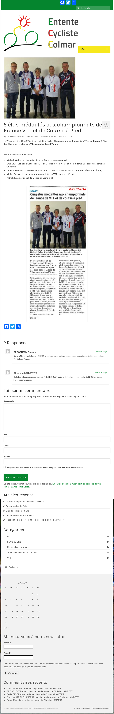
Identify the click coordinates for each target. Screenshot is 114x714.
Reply (105, 352)
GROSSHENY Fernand (25, 352)
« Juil (6, 628)
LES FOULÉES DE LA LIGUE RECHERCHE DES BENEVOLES (35, 520)
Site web (7, 456)
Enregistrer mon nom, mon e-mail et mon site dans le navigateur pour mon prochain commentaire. (45, 467)
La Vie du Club (14, 542)
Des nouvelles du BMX (16, 506)
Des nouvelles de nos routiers (20, 515)
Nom (6, 434)
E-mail (7, 445)
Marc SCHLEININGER (16, 136)
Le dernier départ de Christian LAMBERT (25, 501)
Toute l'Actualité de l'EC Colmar (51, 136)
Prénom (7, 642)
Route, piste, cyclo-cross (18, 547)
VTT (64, 136)
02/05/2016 (98, 352)
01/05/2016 (98, 372)
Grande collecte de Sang (17, 511)
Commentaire (9, 401)
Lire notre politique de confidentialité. (29, 666)
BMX (9, 536)
